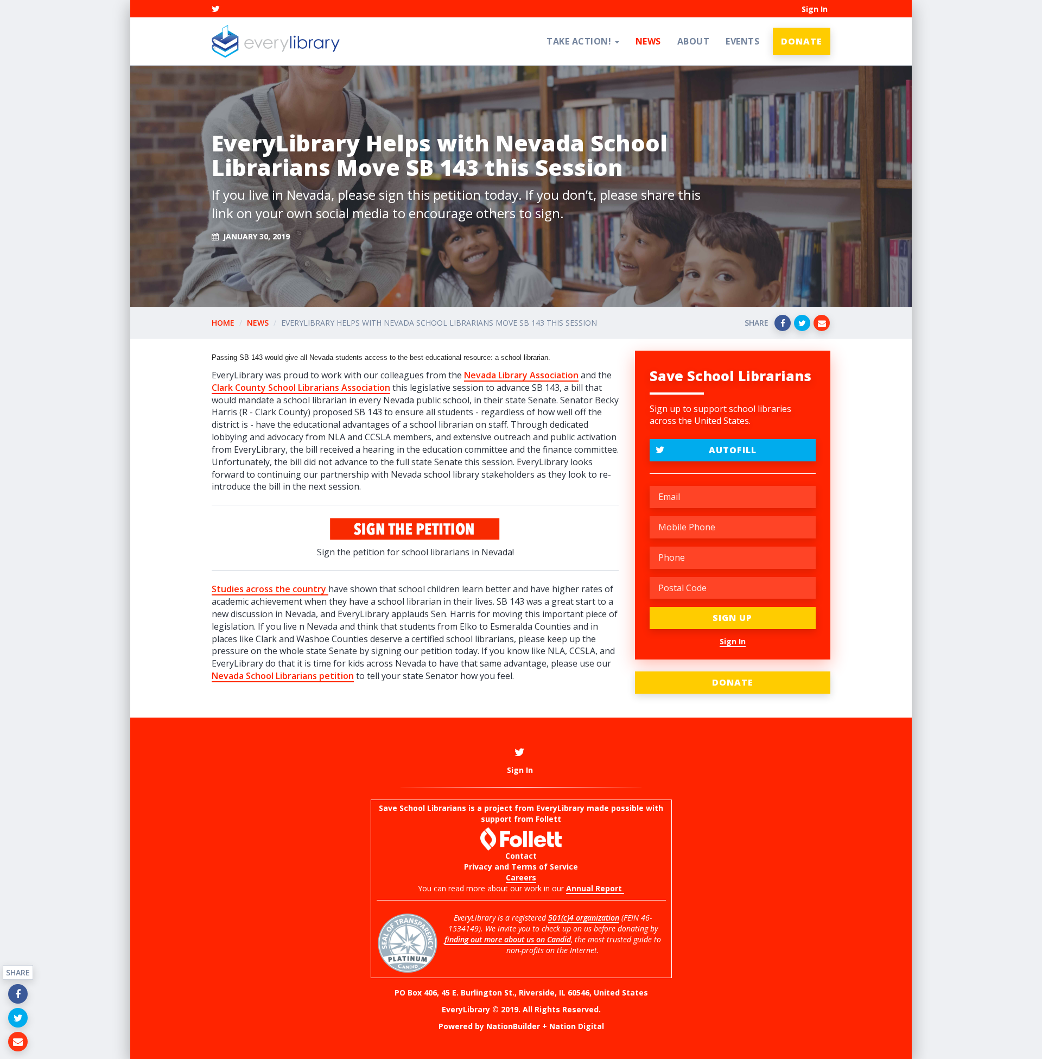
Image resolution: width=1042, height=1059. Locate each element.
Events (742, 41)
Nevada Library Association (521, 375)
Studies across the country (270, 589)
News (648, 41)
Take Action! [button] (580, 41)
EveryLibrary (560, 808)
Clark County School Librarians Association (301, 388)
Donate (801, 41)
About (693, 41)
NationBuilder (513, 1026)
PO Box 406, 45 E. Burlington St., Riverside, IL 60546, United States (521, 992)
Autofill (733, 450)
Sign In (815, 9)
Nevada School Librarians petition (283, 676)
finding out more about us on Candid (507, 939)
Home (223, 323)
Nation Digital (576, 1026)
